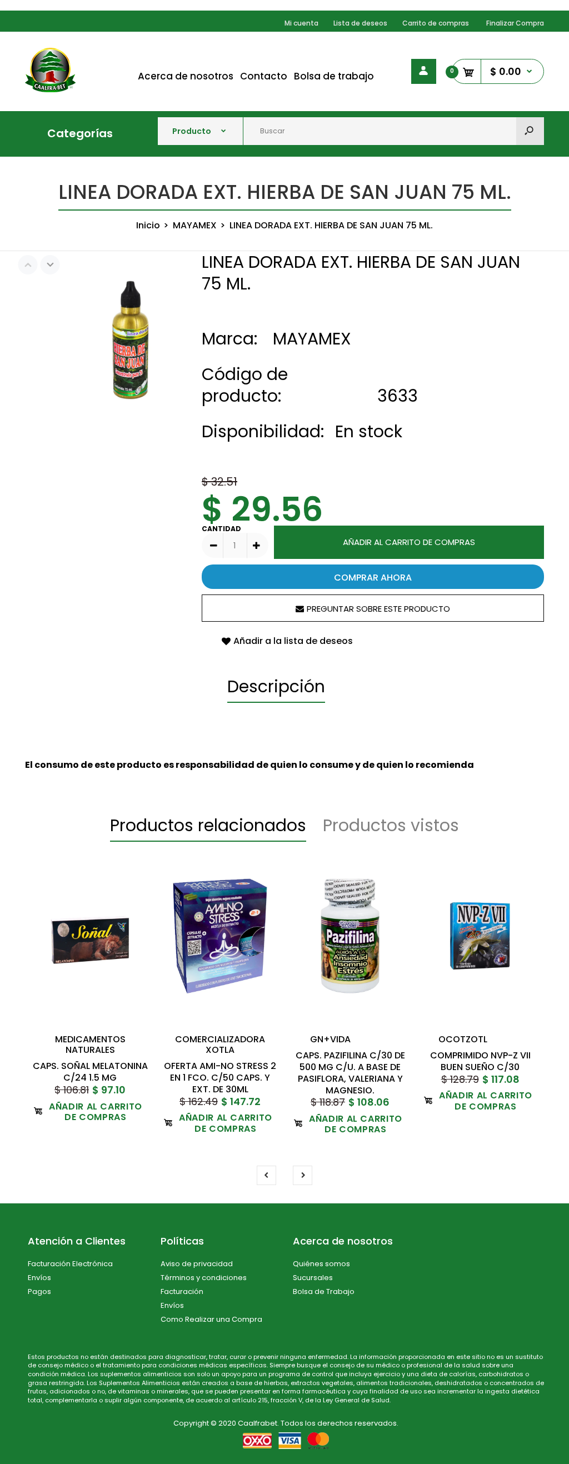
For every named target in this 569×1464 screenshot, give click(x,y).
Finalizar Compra (515, 23)
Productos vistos (391, 825)
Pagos (39, 1291)
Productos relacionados (208, 825)
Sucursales (313, 1277)
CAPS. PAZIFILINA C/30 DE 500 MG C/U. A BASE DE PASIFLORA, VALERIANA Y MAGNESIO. (350, 1072)
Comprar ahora (373, 577)
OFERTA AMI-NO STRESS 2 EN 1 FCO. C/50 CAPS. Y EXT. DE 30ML (220, 1078)
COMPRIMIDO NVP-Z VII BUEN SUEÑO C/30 (480, 1061)
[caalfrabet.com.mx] (50, 89)
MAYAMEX (312, 339)
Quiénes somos (321, 1263)
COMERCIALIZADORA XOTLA (220, 1044)
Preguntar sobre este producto (378, 608)
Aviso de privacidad (197, 1263)
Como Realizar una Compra (211, 1319)
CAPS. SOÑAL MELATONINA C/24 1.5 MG (90, 1072)
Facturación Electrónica (70, 1263)
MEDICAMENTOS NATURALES (90, 1044)
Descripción (276, 686)
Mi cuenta (301, 23)
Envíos (39, 1277)
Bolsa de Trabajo (324, 1291)
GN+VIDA (330, 1039)
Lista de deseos (360, 23)
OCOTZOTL (462, 1039)
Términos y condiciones (204, 1277)
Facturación (182, 1291)
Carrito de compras (435, 23)
